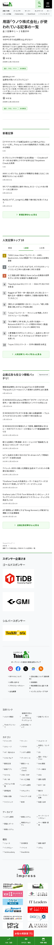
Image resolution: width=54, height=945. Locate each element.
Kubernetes (19, 14)
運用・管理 (42, 779)
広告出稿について (26, 726)
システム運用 (26, 785)
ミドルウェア (8, 758)
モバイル (7, 775)
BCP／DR (41, 785)
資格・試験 (8, 796)
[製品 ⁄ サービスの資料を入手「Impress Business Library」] (13, 919)
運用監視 (7, 790)
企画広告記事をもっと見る (28, 525)
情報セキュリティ (25, 823)
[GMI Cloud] (18, 601)
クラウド (24, 746)
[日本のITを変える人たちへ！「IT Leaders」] (38, 903)
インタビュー (8, 847)
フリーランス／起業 (43, 796)
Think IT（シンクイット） (12, 4)
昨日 (10, 248)
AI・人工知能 (7, 14)
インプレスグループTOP (39, 691)
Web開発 (41, 763)
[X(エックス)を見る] (25, 668)
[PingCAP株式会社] (18, 578)
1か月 (41, 248)
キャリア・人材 (26, 796)
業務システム (26, 817)
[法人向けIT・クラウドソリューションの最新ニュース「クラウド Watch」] (13, 903)
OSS (39, 775)
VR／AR (7, 779)
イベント (24, 847)
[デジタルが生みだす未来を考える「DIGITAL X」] (38, 919)
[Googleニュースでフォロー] (33, 668)
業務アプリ (8, 769)
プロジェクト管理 (9, 785)
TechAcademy (9, 852)
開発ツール (25, 763)
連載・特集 (6, 11)
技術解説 (24, 843)
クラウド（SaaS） (24, 769)
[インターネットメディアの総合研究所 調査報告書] (38, 895)
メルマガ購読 (8, 717)
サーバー (28, 11)
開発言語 (7, 763)
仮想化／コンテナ (43, 746)
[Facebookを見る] (18, 668)
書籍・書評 (42, 843)
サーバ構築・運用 (43, 823)
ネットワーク (39, 11)
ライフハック (8, 802)
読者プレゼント (43, 717)
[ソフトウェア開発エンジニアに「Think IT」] (38, 887)
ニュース (7, 843)
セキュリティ (25, 790)
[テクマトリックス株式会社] (16, 633)
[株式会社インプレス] (26, 871)
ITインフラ (17, 11)
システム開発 (26, 752)
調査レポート (9, 823)
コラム (40, 847)
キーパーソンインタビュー (43, 816)
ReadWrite (25, 852)
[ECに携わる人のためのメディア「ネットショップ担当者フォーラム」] (38, 911)
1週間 (26, 248)
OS (39, 752)
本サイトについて (15, 676)
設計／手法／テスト (43, 758)
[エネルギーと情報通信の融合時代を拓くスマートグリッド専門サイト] (13, 911)
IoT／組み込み (9, 752)
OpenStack (31, 14)
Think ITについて (9, 726)
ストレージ (8, 746)
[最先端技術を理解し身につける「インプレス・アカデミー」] (38, 926)
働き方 (40, 790)
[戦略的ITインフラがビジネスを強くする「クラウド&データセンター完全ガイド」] (13, 887)
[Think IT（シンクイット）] (21, 656)
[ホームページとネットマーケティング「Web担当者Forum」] (13, 895)
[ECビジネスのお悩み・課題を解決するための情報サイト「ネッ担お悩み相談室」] (24, 934)
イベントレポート (44, 14)
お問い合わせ (14, 682)
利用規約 (34, 682)
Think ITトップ (8, 543)
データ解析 (42, 769)
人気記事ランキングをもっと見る (28, 354)
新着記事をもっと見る (28, 214)
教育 (23, 802)
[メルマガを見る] (10, 668)
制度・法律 (42, 802)
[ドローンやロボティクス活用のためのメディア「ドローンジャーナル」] (13, 926)
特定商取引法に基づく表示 (38, 686)
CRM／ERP (25, 775)
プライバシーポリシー (17, 685)
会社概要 (12, 691)
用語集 (5, 546)
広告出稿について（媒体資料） (39, 677)
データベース (25, 758)
